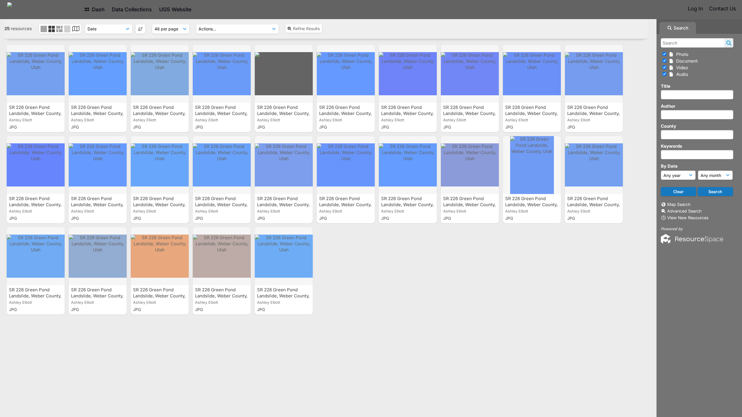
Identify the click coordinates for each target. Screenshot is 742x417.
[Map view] (76, 29)
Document (686, 61)
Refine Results (306, 28)
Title (665, 86)
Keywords (671, 146)
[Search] (728, 42)
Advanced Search (684, 211)
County (668, 126)
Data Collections (132, 9)
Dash (97, 9)
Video (681, 67)
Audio (681, 74)
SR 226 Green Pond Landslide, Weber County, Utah (35, 113)
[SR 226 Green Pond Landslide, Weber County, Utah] (36, 74)
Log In (695, 9)
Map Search (678, 204)
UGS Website (175, 9)
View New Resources (688, 217)
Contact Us (722, 9)
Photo (681, 54)
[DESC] (140, 29)
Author (668, 106)
